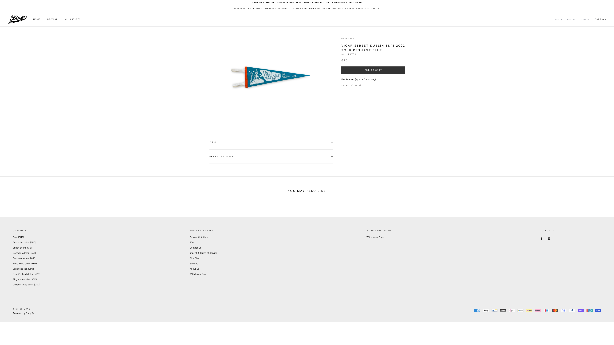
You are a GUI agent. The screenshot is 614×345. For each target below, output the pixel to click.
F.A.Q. (213, 142)
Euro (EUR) (18, 237)
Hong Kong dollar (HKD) (25, 263)
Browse (52, 19)
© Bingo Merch (22, 309)
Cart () (600, 19)
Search (585, 19)
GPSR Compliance (221, 156)
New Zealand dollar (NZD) (26, 274)
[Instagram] (549, 238)
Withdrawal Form (198, 274)
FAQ (192, 242)
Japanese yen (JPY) (23, 268)
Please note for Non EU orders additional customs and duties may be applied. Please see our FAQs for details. (307, 8)
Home (37, 19)
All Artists (72, 19)
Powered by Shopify (23, 313)
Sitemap (194, 263)
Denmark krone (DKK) (24, 258)
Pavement (348, 38)
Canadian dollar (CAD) (24, 253)
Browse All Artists (199, 237)
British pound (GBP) (23, 247)
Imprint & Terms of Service (203, 253)
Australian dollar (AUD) (24, 242)
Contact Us (195, 247)
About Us (194, 268)
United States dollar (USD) (26, 284)
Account (572, 19)
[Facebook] (352, 85)
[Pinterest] (360, 85)
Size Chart (195, 258)
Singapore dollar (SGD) (25, 279)
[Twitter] (356, 85)
